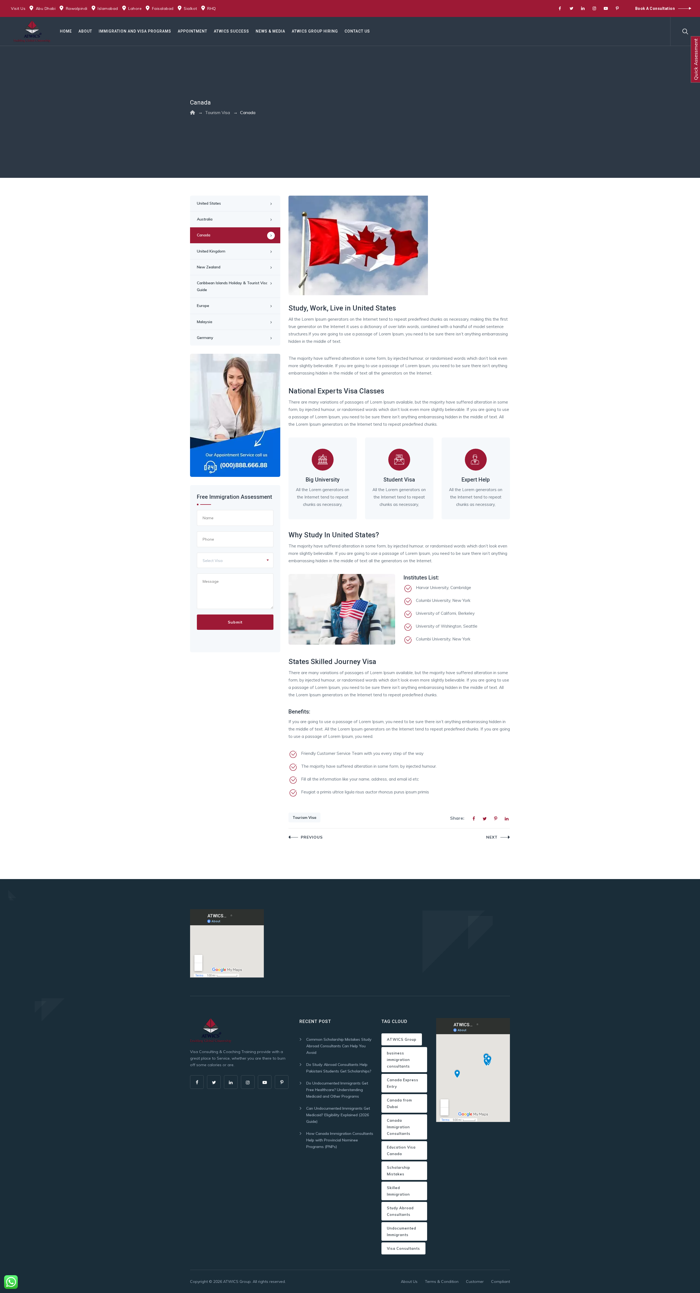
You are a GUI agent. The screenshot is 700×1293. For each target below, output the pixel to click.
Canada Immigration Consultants (398, 1127)
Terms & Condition (442, 1281)
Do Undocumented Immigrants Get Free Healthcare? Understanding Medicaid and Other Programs (337, 1090)
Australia (204, 219)
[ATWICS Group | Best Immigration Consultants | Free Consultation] (32, 31)
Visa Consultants (403, 1248)
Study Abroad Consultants (400, 1211)
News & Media (270, 31)
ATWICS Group (401, 1039)
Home (66, 31)
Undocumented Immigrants (401, 1231)
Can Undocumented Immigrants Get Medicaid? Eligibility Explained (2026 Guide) (338, 1115)
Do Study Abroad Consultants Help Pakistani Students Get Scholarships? (338, 1068)
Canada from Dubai (399, 1103)
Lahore (135, 8)
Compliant (500, 1281)
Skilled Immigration (398, 1190)
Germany (205, 337)
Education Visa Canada (401, 1150)
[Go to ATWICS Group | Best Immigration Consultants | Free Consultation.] (192, 112)
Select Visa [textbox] (213, 560)
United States (209, 203)
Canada (203, 235)
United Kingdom (211, 251)
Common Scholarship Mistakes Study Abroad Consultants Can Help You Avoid (339, 1046)
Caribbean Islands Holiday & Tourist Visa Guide (232, 286)
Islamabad (108, 8)
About (85, 31)
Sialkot (190, 8)
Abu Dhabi (46, 8)
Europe (203, 305)
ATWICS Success (231, 31)
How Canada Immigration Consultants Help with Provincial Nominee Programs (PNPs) (339, 1140)
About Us (409, 1281)
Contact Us (357, 31)
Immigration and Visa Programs (135, 31)
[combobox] (235, 560)
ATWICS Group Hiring (315, 31)
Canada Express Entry (402, 1083)
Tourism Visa (304, 817)
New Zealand (208, 267)
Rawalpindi (77, 8)
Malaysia (204, 321)
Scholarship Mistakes (398, 1170)
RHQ (211, 8)
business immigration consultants (398, 1059)
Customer (475, 1281)
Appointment (192, 31)
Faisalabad (163, 8)
